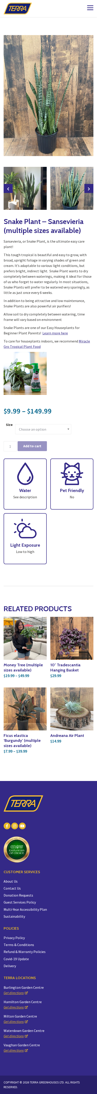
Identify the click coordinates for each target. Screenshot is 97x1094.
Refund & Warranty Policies (25, 951)
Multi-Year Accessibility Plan (25, 909)
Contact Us (12, 888)
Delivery (10, 966)
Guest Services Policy (20, 902)
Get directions (14, 993)
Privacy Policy (14, 937)
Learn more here (55, 333)
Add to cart (32, 446)
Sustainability (14, 916)
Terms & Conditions (19, 944)
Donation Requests (18, 895)
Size (9, 424)
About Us (11, 881)
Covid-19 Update (16, 959)
